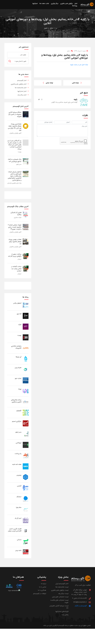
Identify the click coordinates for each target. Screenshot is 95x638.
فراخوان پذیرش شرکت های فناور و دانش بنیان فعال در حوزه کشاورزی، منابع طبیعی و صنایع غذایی (14, 176)
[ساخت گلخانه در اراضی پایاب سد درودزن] (25, 268)
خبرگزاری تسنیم (16, 421)
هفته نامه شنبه (16, 464)
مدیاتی (19, 539)
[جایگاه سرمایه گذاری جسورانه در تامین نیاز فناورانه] (25, 114)
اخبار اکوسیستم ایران (61, 583)
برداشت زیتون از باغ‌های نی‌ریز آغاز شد (14, 255)
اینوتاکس (18, 443)
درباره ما (43, 583)
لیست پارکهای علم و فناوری (59, 590)
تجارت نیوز (18, 378)
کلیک (19, 324)
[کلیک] (25, 326)
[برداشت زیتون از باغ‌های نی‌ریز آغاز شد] (25, 256)
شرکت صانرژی (17, 217)
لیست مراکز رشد (63, 593)
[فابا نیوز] (25, 316)
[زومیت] (25, 337)
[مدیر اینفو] (25, 434)
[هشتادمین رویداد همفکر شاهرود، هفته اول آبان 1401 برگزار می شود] (25, 126)
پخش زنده (65, 614)
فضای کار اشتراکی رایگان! (16, 213)
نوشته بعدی (49, 83)
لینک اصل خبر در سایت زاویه (79, 64)
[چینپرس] (25, 477)
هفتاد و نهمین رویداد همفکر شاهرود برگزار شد (15, 241)
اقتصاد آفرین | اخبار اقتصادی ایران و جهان (14, 530)
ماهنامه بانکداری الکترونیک (16, 347)
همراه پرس (18, 367)
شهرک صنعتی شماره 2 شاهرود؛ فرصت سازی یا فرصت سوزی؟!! (14, 227)
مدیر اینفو (18, 164)
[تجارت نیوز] (25, 380)
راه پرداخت (18, 453)
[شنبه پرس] (25, 552)
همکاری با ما (42, 590)
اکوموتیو (19, 410)
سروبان (19, 259)
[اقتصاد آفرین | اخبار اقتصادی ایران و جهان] (25, 531)
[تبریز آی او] (25, 520)
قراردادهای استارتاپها (61, 611)
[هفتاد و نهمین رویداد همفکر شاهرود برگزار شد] (25, 241)
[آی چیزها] (25, 359)
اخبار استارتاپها (22, 91)
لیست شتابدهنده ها (61, 587)
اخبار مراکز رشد (21, 95)
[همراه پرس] (25, 369)
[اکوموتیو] (25, 412)
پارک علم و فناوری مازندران (14, 183)
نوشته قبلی (75, 83)
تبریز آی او (18, 518)
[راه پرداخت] (25, 455)
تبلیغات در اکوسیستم (39, 593)
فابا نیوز (19, 314)
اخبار (45, 28)
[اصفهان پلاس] (25, 305)
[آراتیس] (25, 488)
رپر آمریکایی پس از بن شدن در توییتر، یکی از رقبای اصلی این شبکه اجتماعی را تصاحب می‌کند (14, 144)
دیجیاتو (19, 496)
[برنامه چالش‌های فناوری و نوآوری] (25, 402)
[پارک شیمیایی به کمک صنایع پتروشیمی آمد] (25, 161)
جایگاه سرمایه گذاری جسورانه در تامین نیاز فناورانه (14, 114)
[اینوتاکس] (25, 445)
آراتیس (19, 486)
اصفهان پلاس (17, 303)
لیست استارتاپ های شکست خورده (59, 601)
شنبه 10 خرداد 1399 (80, 51)
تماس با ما (42, 587)
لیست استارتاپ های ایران (60, 597)
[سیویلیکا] (18, 586)
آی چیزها (18, 357)
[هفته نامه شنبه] (25, 466)
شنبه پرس (18, 550)
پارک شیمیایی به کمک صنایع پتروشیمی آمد (14, 160)
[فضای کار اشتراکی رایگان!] (25, 214)
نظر (68, 51)
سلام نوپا (18, 507)
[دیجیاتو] (25, 498)
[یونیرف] (9, 586)
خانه (51, 28)
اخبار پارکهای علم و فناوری (18, 84)
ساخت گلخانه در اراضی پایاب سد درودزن (16, 268)
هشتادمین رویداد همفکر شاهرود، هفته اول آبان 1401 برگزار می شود (14, 127)
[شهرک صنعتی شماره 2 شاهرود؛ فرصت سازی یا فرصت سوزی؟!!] (25, 227)
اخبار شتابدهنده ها (20, 87)
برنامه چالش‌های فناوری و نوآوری (16, 401)
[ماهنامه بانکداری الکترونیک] (25, 348)
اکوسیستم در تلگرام (81, 606)
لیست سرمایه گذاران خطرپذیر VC (59, 607)
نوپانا (19, 389)
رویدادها (74, 6)
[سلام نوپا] (25, 509)
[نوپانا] (25, 391)
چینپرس (19, 475)
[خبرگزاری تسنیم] (25, 423)
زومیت (19, 152)
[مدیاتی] (25, 541)
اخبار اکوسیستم (21, 80)
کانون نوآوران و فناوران (15, 133)
